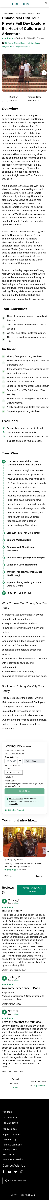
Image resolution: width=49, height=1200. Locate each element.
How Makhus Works (13, 1159)
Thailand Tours (14, 13)
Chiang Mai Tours (28, 13)
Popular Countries (12, 1134)
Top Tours (7, 1112)
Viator (16, 903)
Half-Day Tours (33, 43)
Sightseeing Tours (23, 47)
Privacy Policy (10, 1149)
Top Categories (10, 1123)
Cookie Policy (9, 1139)
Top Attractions (10, 1117)
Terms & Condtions (12, 1144)
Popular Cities (10, 1129)
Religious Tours (8, 47)
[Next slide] (44, 72)
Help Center (9, 1154)
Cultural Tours (20, 43)
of (25, 115)
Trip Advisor (39, 1085)
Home (4, 13)
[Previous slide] (4, 72)
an (14, 299)
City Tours (8, 43)
